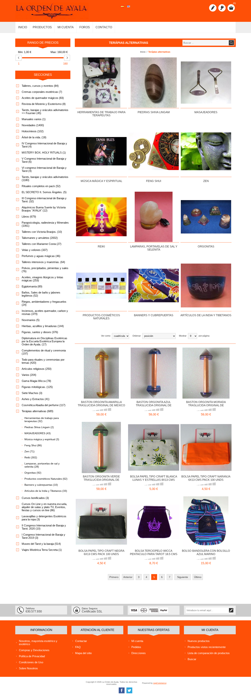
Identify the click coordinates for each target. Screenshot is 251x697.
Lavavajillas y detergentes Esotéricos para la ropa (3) (44, 518)
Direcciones (138, 653)
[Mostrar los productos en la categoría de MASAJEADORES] (206, 82)
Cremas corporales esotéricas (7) (42, 91)
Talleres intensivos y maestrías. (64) (43, 262)
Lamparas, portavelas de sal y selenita (153, 248)
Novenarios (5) (31, 320)
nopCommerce (159, 683)
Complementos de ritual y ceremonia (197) (44, 352)
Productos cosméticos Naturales (101, 317)
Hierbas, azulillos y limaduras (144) (43, 326)
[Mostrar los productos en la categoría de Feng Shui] (153, 151)
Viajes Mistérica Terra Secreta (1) (42, 549)
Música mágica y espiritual (101, 181)
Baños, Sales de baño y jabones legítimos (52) (41, 294)
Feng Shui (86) (33, 445)
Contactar (81, 641)
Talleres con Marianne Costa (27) (41, 243)
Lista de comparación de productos (209, 653)
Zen (206, 181)
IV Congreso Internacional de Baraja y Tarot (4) (44, 145)
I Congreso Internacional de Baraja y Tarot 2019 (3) (43, 536)
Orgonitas (206, 246)
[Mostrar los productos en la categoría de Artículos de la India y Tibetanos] (206, 285)
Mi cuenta (137, 641)
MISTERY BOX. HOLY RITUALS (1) (44, 152)
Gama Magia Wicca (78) (36, 380)
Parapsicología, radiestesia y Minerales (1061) (45, 224)
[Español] (122, 8)
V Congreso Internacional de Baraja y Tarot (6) (44, 160)
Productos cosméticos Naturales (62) (45, 478)
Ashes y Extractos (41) (35, 399)
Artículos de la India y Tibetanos (205, 315)
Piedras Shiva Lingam (154, 112)
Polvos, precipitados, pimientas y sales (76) (45, 270)
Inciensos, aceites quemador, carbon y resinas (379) (45, 312)
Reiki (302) (30, 457)
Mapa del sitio (83, 653)
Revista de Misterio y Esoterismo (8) (44, 103)
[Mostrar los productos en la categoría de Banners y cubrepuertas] (153, 285)
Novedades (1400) (33, 125)
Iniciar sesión (222, 8)
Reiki (101, 246)
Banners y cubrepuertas (153, 315)
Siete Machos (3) (32, 393)
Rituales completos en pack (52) (41, 186)
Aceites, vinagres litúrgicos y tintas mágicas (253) (42, 279)
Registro (212, 8)
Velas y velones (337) (35, 249)
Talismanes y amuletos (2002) (40, 237)
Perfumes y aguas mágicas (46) (41, 256)
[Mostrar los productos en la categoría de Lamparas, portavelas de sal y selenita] (153, 216)
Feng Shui (153, 181)
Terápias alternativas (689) (37, 411)
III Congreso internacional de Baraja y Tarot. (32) (44, 200)
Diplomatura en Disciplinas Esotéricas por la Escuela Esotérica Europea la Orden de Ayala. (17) (44, 341)
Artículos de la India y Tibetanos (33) (45, 490)
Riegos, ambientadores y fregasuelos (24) (44, 303)
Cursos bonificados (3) (35, 497)
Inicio (143, 52)
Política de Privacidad (32, 656)
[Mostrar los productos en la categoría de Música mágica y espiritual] (101, 151)
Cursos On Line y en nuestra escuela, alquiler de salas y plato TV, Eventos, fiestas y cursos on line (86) (44, 507)
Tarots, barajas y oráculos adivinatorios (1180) (45, 178)
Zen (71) (29, 451)
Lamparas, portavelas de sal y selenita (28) (42, 465)
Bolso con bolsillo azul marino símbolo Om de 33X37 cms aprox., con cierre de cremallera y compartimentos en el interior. (206, 517)
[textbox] (205, 43)
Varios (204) (29, 374)
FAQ (78, 647)
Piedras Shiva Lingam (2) (39, 427)
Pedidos (136, 647)
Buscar (192, 659)
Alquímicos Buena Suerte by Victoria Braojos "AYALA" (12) (44, 209)
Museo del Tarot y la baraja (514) (41, 543)
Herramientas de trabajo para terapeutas (101, 114)
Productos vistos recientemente (207, 647)
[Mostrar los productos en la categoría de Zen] (206, 151)
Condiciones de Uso (31, 662)
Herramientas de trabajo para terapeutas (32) (41, 420)
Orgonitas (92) (32, 472)
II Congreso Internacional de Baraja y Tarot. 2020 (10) (44, 527)
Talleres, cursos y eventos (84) (40, 85)
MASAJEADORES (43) (37, 433)
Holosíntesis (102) (33, 131)
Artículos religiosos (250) (36, 368)
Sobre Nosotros (28, 668)
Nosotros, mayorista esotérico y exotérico (38, 642)
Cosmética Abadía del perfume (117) (43, 405)
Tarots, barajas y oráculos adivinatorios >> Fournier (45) (45, 111)
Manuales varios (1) (34, 119)
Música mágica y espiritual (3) (41, 439)
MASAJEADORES (205, 112)
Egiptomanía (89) (32, 286)
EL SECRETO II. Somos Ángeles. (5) (44, 192)
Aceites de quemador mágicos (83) (43, 97)
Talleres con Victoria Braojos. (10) (42, 231)
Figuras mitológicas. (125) (37, 386)
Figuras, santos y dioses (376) (40, 332)
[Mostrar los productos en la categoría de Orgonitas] (206, 216)
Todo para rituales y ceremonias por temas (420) (43, 361)
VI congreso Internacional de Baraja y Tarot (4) (44, 169)
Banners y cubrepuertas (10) (41, 484)
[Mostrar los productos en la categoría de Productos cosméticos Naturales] (101, 285)
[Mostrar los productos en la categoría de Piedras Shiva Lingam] (153, 82)
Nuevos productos (199, 641)
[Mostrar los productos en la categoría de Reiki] (101, 216)
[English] (129, 8)
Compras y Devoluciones (34, 650)
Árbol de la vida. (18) (34, 137)
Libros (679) (29, 216)
